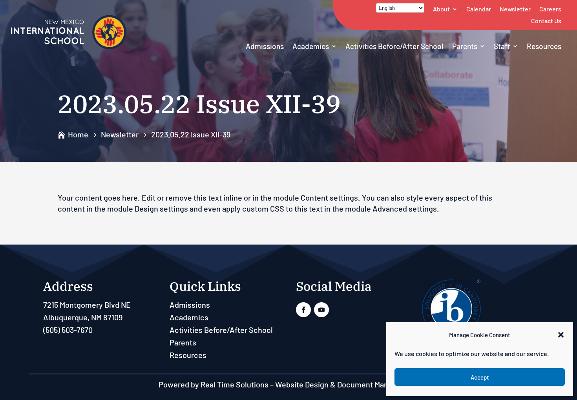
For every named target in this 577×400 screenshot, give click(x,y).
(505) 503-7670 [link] (68, 329)
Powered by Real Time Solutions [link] (213, 384)
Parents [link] (464, 46)
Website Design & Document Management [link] (347, 384)
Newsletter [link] (515, 9)
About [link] (441, 9)
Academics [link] (310, 46)
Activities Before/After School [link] (394, 46)
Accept (480, 377)
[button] (561, 335)
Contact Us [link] (546, 20)
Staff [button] (502, 46)
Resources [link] (544, 46)
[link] (69, 47)
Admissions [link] (265, 46)
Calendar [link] (478, 9)
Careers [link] (550, 9)
